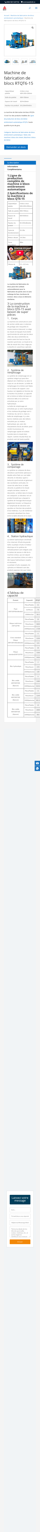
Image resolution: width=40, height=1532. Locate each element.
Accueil (6, 15)
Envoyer (20, 1242)
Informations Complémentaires (14, 168)
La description (13, 163)
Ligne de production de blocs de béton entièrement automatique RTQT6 (19, 119)
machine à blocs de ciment (13, 137)
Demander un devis (16, 147)
